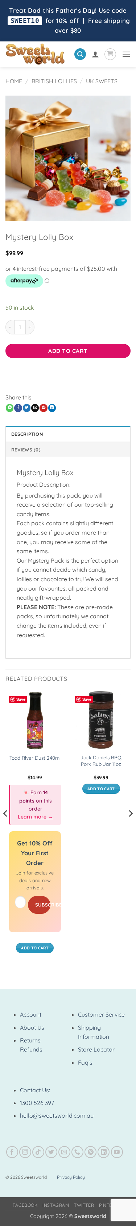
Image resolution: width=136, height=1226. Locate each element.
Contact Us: (35, 1090)
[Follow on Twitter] (51, 1152)
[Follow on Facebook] (12, 1152)
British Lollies (54, 81)
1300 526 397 (37, 1102)
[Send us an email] (64, 1152)
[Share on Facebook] (18, 408)
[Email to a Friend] (35, 408)
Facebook (25, 1205)
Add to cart (67, 350)
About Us (32, 1027)
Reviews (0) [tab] (26, 450)
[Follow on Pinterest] (90, 1152)
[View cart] (110, 54)
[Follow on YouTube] (117, 1152)
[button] (80, 54)
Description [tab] (27, 434)
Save (20, 699)
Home (13, 81)
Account (30, 1014)
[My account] (95, 54)
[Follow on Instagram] (25, 1152)
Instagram (55, 1205)
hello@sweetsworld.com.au (57, 1115)
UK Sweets (102, 81)
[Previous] (5, 828)
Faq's (85, 1062)
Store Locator (96, 1049)
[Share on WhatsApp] (9, 408)
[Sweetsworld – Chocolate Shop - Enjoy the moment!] (37, 54)
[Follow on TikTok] (38, 1152)
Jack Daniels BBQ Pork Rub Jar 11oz (101, 760)
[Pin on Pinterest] (43, 408)
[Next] (130, 828)
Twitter (84, 1205)
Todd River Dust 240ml (35, 758)
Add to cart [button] (35, 947)
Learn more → (35, 816)
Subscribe (42, 905)
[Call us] (77, 1152)
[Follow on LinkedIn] (104, 1152)
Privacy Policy (71, 1177)
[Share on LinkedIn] (52, 408)
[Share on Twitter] (26, 408)
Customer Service (101, 1014)
